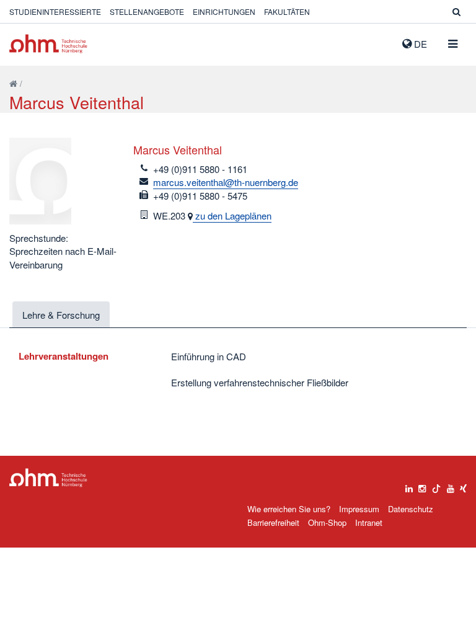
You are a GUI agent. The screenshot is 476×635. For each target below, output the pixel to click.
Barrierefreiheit (273, 522)
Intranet (368, 522)
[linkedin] (409, 485)
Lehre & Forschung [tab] (61, 314)
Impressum (359, 509)
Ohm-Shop (327, 522)
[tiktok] (436, 485)
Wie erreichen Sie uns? (288, 509)
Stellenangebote (147, 11)
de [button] (419, 43)
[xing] (463, 485)
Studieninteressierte (55, 11)
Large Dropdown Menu (48, 477)
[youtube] (450, 485)
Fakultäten (287, 11)
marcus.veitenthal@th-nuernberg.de (225, 182)
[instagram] (422, 485)
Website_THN (48, 43)
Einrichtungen (224, 11)
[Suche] (456, 11)
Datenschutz (410, 509)
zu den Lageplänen (232, 215)
